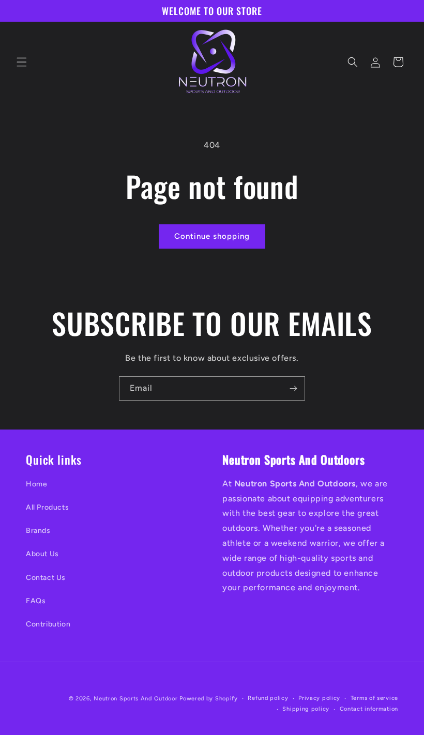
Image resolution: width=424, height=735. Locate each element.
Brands (38, 530)
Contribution (48, 624)
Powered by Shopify (208, 698)
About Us (42, 553)
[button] (21, 62)
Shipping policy (305, 709)
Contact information (369, 709)
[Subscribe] (293, 388)
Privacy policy (319, 698)
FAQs (36, 600)
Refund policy (268, 698)
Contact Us (46, 577)
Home (36, 484)
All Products (47, 507)
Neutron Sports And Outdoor (135, 698)
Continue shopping (212, 236)
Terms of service (374, 698)
